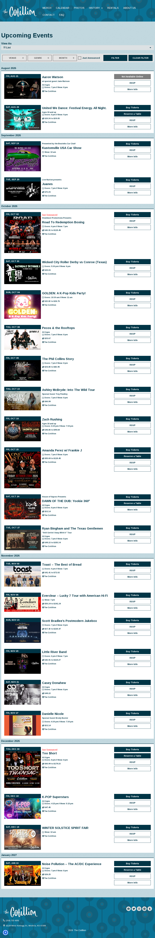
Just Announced (91, 58)
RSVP (132, 83)
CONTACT (49, 15)
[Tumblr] (149, 908)
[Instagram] (139, 908)
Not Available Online (132, 76)
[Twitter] (134, 908)
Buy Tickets (132, 107)
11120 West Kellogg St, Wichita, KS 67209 (26, 926)
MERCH (47, 8)
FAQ (61, 15)
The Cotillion (50, 91)
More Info (132, 89)
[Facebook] (128, 908)
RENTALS (113, 8)
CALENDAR (62, 8)
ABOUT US (129, 8)
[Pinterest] (144, 908)
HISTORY (94, 8)
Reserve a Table (132, 114)
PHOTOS (79, 8)
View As (6, 43)
